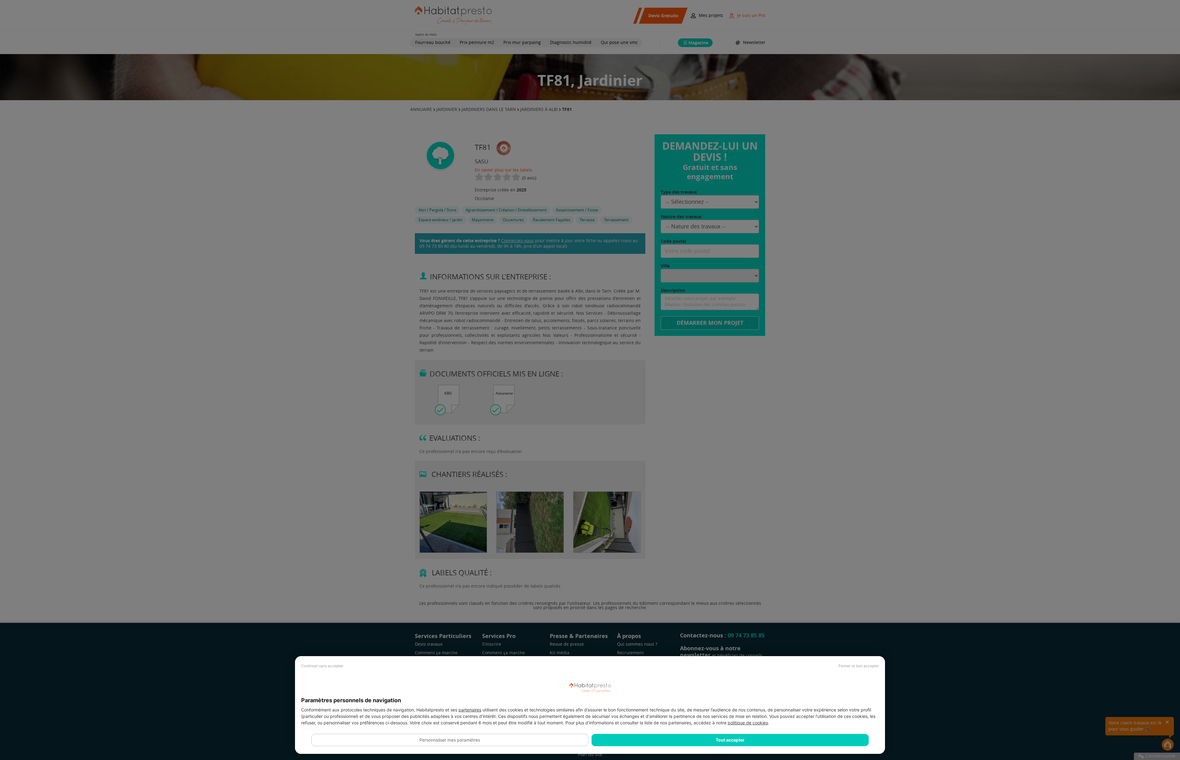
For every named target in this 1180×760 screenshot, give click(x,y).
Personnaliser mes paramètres (449, 739)
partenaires (469, 709)
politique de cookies (748, 722)
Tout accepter (730, 739)
